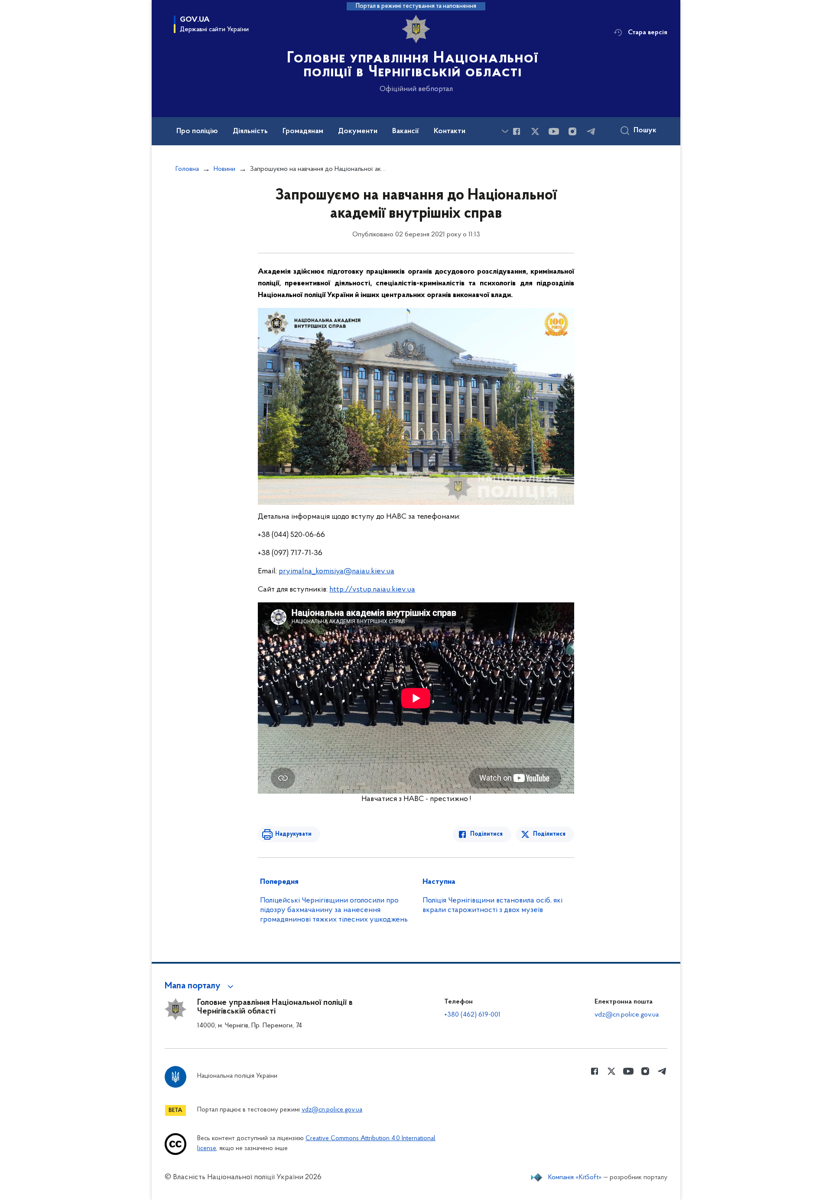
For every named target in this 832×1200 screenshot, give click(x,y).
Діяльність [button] (250, 131)
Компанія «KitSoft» (575, 1177)
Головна (187, 169)
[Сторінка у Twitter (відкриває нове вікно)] (535, 131)
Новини (224, 169)
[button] (200, 986)
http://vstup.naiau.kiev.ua (372, 590)
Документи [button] (357, 131)
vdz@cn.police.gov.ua (627, 1014)
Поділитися (486, 834)
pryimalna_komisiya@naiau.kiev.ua (336, 571)
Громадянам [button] (303, 131)
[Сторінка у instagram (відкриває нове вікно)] (572, 131)
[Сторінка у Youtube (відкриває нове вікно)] (554, 131)
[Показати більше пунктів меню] (504, 131)
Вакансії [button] (405, 131)
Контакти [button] (449, 131)
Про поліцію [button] (197, 131)
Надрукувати (293, 834)
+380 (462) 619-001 (472, 1014)
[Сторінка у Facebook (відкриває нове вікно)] (516, 131)
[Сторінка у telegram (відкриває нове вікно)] (591, 131)
